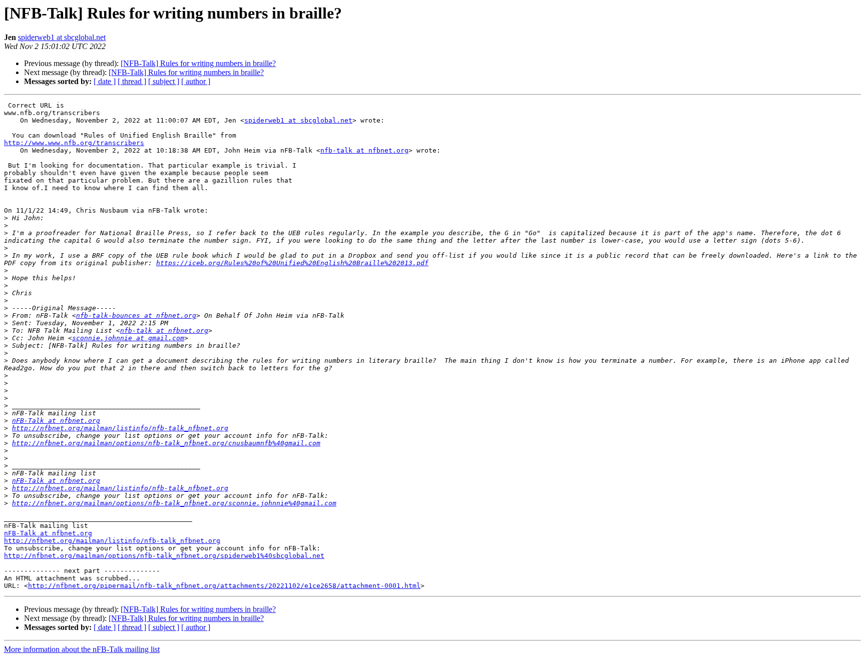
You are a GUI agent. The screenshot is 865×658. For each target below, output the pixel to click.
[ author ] (195, 81)
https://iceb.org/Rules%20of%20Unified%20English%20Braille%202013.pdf (292, 263)
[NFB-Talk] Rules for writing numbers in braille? (198, 63)
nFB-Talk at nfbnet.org (56, 420)
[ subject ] (163, 81)
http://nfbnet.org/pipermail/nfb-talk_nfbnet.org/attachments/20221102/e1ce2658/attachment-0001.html (224, 585)
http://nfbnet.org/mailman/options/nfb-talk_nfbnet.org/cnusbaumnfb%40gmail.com (166, 443)
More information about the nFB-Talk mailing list (82, 649)
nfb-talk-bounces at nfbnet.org (136, 315)
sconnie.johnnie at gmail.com (128, 338)
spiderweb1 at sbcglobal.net (62, 37)
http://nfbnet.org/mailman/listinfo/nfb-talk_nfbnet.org (120, 428)
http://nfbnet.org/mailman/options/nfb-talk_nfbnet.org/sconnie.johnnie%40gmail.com (174, 503)
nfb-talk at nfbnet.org (364, 150)
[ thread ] (132, 81)
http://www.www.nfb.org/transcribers (74, 143)
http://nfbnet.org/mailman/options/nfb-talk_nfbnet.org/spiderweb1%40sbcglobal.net (164, 555)
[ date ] (105, 81)
